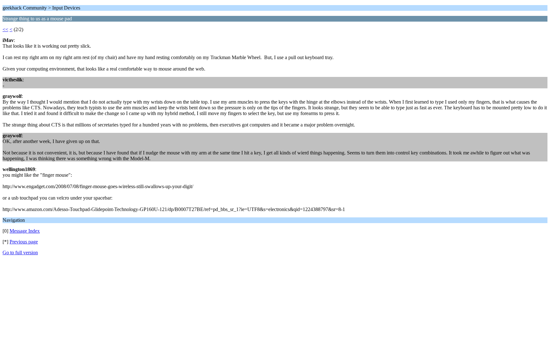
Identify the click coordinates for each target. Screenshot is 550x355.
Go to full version (20, 252)
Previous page (24, 241)
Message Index (25, 231)
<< (5, 29)
